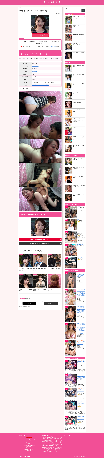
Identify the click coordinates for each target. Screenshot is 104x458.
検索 (66, 8)
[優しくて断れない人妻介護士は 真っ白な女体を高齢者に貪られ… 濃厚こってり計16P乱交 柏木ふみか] (71, 314)
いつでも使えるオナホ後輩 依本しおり (81, 343)
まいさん (79, 206)
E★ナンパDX (35, 66)
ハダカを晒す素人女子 (29, 445)
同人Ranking (29, 448)
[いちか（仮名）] (71, 262)
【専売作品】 (29, 450)
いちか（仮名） (80, 257)
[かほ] (71, 224)
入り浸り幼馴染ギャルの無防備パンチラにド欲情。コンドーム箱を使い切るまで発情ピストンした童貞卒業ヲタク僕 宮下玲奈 (81, 293)
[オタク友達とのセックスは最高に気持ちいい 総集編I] (71, 378)
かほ (78, 219)
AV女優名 (29, 443)
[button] (51, 303)
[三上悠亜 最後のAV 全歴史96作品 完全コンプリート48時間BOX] (71, 280)
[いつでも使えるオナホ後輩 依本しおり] (71, 348)
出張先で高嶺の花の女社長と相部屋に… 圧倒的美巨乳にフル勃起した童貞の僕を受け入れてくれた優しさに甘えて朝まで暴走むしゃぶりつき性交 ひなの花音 (81, 328)
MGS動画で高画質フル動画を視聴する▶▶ (40, 243)
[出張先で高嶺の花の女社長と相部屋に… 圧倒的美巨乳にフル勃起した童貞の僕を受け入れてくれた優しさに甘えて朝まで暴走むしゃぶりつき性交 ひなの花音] (71, 331)
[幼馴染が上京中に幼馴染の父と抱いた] (71, 405)
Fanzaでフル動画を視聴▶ (40, 35)
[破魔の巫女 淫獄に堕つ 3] (71, 364)
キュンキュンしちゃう (29, 449)
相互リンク (67, 435)
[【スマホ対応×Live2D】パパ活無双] (71, 392)
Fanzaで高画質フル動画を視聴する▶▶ (40, 239)
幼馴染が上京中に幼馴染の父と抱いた (81, 403)
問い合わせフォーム (52, 451)
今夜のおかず (29, 446)
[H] (71, 237)
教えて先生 (29, 442)
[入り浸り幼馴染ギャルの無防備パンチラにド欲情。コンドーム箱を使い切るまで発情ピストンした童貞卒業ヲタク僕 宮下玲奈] (71, 297)
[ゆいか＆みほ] (71, 250)
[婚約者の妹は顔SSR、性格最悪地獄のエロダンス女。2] (71, 420)
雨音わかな (53, 46)
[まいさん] (71, 212)
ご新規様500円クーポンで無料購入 (40, 85)
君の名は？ (29, 441)
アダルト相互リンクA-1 (29, 439)
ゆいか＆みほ (80, 244)
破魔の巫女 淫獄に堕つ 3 (81, 361)
